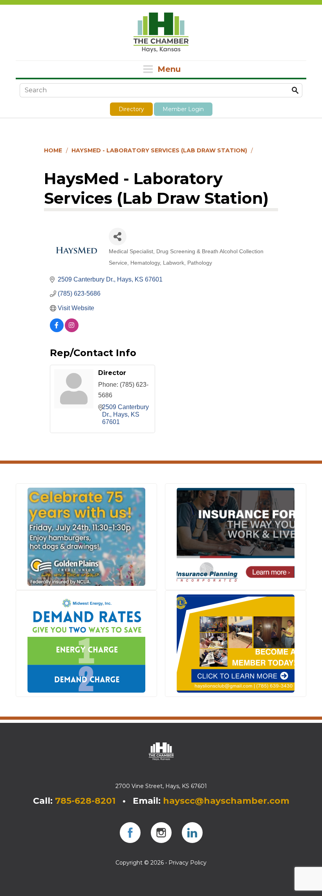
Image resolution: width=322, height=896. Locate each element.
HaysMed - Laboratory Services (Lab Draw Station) (159, 150)
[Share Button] (117, 236)
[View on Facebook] (57, 330)
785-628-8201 (85, 800)
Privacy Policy (187, 862)
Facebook (130, 832)
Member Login (183, 109)
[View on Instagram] (72, 330)
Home (53, 150)
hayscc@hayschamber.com (226, 800)
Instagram (161, 832)
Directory (131, 109)
